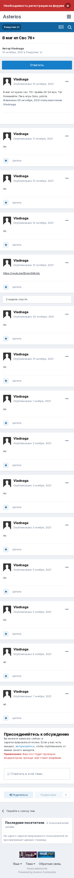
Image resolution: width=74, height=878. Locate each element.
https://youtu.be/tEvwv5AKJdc (21, 273)
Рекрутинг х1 (34, 52)
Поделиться (20, 794)
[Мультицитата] (6, 160)
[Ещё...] (67, 81)
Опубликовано (33, 83)
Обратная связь (50, 863)
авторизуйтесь (25, 746)
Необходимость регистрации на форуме (34, 5)
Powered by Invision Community (37, 872)
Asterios (12, 17)
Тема (30, 863)
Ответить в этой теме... (27, 773)
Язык (16, 863)
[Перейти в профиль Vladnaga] (7, 82)
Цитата (16, 160)
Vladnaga (17, 48)
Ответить (37, 65)
